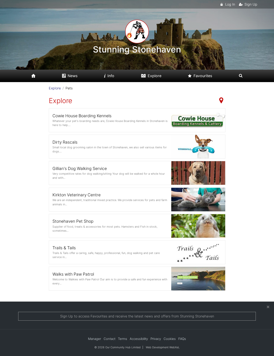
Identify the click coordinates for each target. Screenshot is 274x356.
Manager (94, 339)
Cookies (170, 339)
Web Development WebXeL (163, 347)
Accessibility (139, 339)
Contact (109, 339)
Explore (55, 88)
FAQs (182, 339)
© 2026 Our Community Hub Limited (117, 347)
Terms (122, 339)
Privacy (155, 339)
